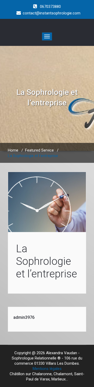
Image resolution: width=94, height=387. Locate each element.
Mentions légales (47, 368)
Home (13, 150)
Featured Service (39, 150)
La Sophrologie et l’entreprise (46, 261)
